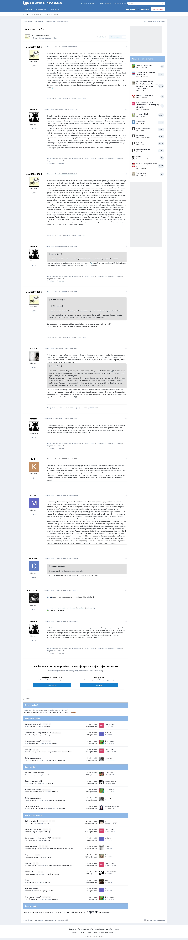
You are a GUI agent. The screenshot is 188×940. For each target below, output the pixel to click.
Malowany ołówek (31, 846)
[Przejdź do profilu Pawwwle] (133, 96)
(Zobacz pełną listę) (61, 710)
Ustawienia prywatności (103, 929)
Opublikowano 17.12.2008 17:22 (60, 47)
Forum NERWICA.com (57, 760)
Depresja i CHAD (51, 38)
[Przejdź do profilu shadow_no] (101, 759)
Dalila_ (31, 823)
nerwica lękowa (104, 912)
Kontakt (116, 929)
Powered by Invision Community (94, 936)
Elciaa (107, 846)
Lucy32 (61, 712)
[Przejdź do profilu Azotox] (34, 356)
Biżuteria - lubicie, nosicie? (34, 773)
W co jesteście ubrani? (33, 741)
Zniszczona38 (53, 712)
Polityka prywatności (85, 929)
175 (34, 128)
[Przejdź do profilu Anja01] (133, 115)
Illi (105, 821)
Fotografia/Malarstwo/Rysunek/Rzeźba (60, 752)
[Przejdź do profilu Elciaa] (101, 847)
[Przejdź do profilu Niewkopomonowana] (101, 807)
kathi (33, 459)
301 (34, 367)
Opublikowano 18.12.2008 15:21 (60, 292)
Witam (50, 857)
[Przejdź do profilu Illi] (101, 822)
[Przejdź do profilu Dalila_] (101, 881)
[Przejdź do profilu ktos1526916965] (27, 37)
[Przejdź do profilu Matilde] (34, 117)
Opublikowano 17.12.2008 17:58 (60, 109)
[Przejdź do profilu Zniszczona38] (101, 725)
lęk (85, 912)
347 (34, 609)
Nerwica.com (54, 3)
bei (30, 891)
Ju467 (67, 712)
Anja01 (143, 116)
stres (53, 912)
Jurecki (143, 168)
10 (35, 66)
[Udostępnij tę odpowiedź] (126, 47)
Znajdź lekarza (105, 3)
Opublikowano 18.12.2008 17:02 (60, 348)
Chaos (138, 157)
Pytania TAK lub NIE (143, 149)
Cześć (27, 880)
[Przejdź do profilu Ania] (133, 83)
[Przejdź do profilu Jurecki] (133, 165)
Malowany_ (44, 712)
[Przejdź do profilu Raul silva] (101, 734)
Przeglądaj (28, 9)
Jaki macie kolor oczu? (33, 724)
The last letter (141, 173)
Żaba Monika (34, 712)
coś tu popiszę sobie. (32, 806)
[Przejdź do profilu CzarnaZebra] (34, 598)
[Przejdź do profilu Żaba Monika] (101, 742)
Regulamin (72, 929)
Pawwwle (32, 760)
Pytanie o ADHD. (31, 872)
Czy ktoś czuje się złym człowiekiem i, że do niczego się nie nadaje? (147, 105)
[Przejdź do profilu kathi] (34, 467)
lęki (25, 912)
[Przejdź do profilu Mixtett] (34, 503)
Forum (25, 14)
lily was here (145, 77)
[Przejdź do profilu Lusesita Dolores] (101, 782)
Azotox (33, 348)
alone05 (27, 712)
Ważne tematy (55, 9)
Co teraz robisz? (142, 114)
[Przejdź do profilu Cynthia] (101, 856)
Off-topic (48, 726)
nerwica (68, 912)
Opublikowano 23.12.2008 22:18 (61, 558)
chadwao (33, 558)
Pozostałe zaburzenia (52, 874)
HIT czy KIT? (140, 135)
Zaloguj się (99, 685)
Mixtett (33, 495)
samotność (79, 912)
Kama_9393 (109, 772)
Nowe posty (41, 9)
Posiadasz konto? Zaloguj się (137, 9)
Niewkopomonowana (36, 808)
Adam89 (32, 874)
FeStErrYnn (32, 882)
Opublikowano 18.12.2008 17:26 (60, 418)
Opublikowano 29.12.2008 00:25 (61, 590)
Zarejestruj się (158, 9)
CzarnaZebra (33, 590)
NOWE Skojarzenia (143, 128)
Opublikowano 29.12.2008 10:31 (60, 621)
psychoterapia (33, 912)
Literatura (61, 808)
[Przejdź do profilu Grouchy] (133, 174)
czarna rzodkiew (110, 872)
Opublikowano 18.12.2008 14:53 (60, 246)
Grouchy (32, 726)
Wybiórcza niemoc (31, 889)
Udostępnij (102, 37)
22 (35, 577)
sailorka (31, 775)
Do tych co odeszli (31, 821)
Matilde (33, 109)
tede (142, 123)
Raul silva (108, 732)
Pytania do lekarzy (89, 3)
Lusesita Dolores (110, 781)
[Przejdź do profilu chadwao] (34, 566)
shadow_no (109, 758)
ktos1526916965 (42, 36)
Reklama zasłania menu (33, 758)
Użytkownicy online (51, 14)
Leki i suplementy (119, 3)
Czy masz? (140, 142)
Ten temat (154, 3)
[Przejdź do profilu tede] (133, 122)
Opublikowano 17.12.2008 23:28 (60, 174)
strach (58, 912)
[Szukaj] (162, 3)
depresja (92, 912)
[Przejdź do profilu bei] (101, 890)
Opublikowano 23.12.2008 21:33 (61, 495)
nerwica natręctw (45, 912)
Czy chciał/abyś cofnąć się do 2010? (38, 733)
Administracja (36, 14)
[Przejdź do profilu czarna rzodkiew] (101, 873)
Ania (142, 90)
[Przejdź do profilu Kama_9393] (101, 774)
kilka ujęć (28, 749)
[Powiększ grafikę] (52, 87)
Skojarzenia (140, 121)
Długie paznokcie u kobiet (34, 781)
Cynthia (107, 855)
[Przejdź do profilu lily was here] (133, 73)
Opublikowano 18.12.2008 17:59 (60, 459)
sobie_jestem (33, 857)
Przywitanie (29, 855)
